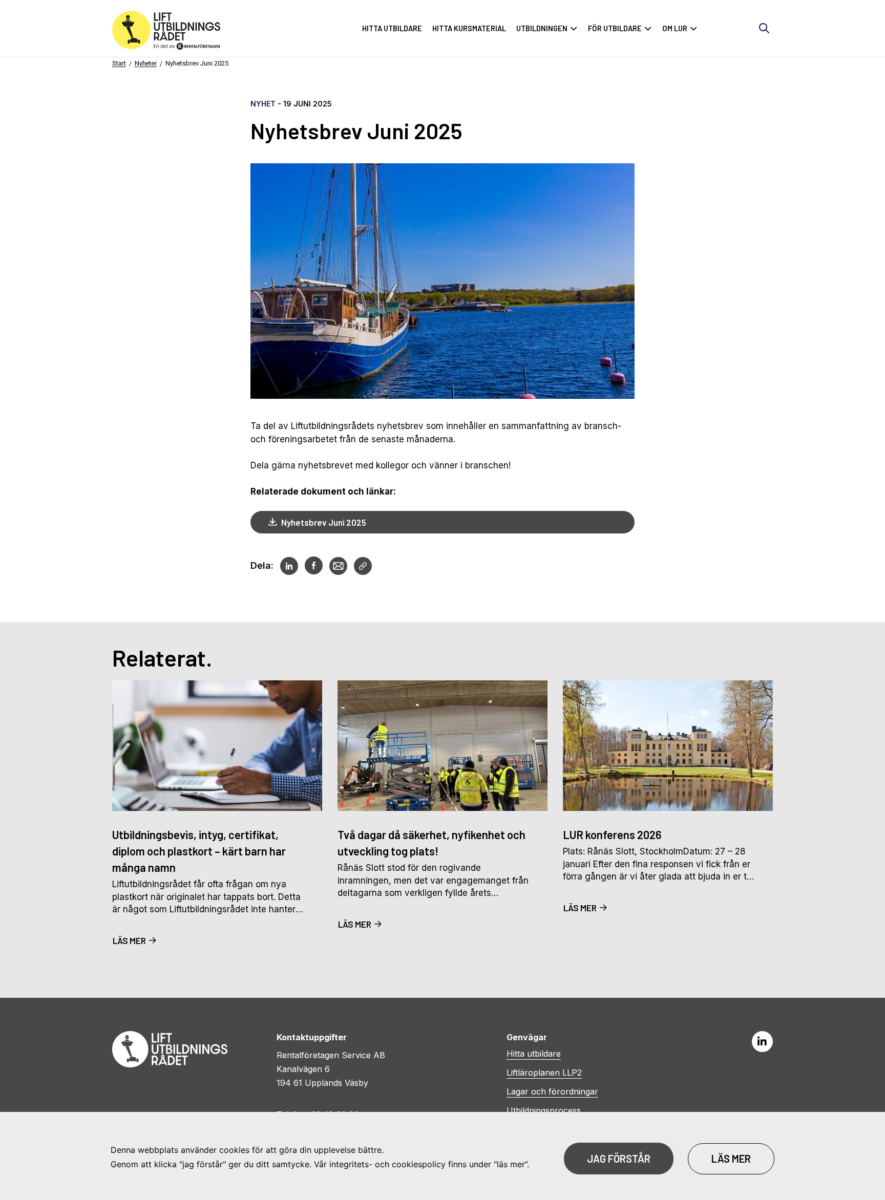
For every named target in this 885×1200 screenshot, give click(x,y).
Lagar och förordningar (552, 1091)
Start (119, 63)
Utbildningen (541, 28)
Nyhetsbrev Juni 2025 (196, 63)
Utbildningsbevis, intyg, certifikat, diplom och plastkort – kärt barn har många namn (199, 851)
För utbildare (615, 28)
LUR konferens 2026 (612, 834)
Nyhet (263, 103)
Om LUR (674, 28)
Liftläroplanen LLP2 (544, 1072)
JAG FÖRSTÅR (618, 1158)
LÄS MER (129, 940)
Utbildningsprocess (544, 1110)
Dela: (261, 565)
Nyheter (146, 63)
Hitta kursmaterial (469, 28)
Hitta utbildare (392, 28)
